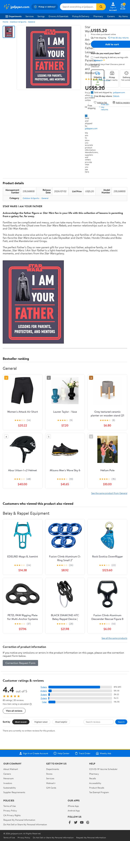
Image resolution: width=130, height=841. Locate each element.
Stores (49, 773)
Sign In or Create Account (35, 753)
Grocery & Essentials (58, 16)
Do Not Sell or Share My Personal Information (25, 824)
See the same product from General (109, 493)
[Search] (101, 6)
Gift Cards (51, 787)
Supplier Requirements (14, 792)
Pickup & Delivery (80, 16)
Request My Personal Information (19, 819)
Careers (111, 16)
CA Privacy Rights (11, 815)
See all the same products (114, 638)
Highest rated (40, 721)
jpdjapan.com (91, 128)
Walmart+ (51, 783)
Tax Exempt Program (99, 792)
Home (5, 21)
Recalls (92, 778)
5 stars (44, 687)
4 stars (43, 690)
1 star (44, 702)
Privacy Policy (10, 810)
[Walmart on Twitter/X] (76, 823)
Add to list (102, 102)
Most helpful (61, 721)
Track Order (84, 753)
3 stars (44, 694)
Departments (15, 16)
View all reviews (14, 710)
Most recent (21, 721)
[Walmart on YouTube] (82, 823)
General (31, 21)
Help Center (63, 753)
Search (121, 721)
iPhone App (73, 805)
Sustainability (9, 787)
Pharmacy (98, 16)
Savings (41, 16)
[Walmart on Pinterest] (88, 823)
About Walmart (10, 769)
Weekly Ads (105, 753)
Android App (74, 810)
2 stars (44, 698)
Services (30, 16)
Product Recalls (96, 787)
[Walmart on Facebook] (69, 823)
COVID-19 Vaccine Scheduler (103, 769)
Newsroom (8, 778)
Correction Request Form (20, 663)
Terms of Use (9, 805)
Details (116, 96)
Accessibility (95, 783)
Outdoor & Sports (18, 21)
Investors (7, 783)
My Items (123, 16)
